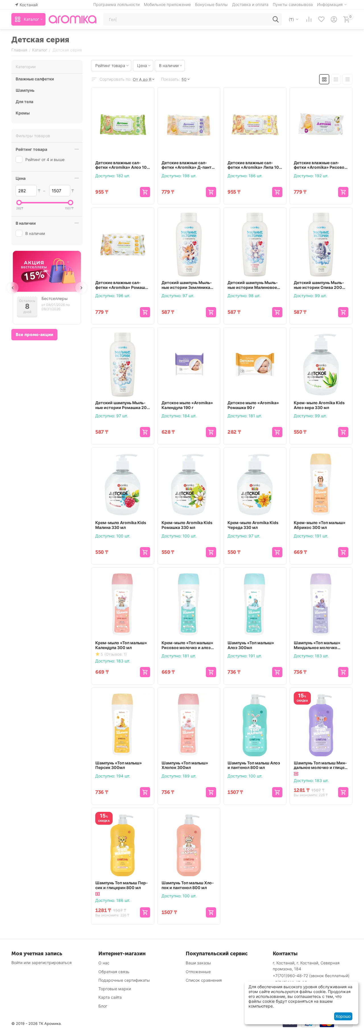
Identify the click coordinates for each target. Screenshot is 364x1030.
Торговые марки (114, 988)
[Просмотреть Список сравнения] (309, 19)
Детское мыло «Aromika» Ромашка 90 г (253, 405)
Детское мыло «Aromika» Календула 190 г (187, 405)
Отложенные (198, 971)
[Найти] (275, 19)
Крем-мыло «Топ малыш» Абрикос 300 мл (320, 525)
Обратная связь (113, 971)
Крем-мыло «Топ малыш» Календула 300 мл (121, 645)
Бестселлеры (55, 298)
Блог (102, 1006)
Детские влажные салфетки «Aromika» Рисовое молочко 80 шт (320, 165)
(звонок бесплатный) (311, 975)
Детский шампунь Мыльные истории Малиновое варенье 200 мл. (253, 285)
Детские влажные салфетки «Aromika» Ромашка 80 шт (122, 285)
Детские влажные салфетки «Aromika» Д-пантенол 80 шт (189, 165)
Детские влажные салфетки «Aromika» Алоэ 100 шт (122, 165)
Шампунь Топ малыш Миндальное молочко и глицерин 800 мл (320, 765)
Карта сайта (110, 997)
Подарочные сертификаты (124, 980)
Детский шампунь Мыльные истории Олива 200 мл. (319, 285)
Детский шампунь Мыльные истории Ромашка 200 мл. (122, 405)
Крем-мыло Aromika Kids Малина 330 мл (120, 525)
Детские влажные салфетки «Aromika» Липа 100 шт (255, 165)
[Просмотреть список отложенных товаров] (321, 19)
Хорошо (343, 1016)
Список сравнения (204, 980)
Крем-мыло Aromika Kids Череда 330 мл (253, 525)
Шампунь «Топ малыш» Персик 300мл (118, 765)
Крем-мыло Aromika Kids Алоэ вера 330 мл (319, 405)
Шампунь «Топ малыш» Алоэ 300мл (251, 645)
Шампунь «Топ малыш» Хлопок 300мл (185, 765)
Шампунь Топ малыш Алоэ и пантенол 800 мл (254, 765)
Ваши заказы (198, 962)
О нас (103, 962)
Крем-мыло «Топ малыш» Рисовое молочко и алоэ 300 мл (187, 645)
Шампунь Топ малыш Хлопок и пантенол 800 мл (188, 885)
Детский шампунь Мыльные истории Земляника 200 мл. (187, 285)
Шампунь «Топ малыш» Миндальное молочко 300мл (317, 645)
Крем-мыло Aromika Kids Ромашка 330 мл (187, 525)
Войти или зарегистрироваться (41, 962)
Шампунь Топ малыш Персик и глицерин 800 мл (121, 885)
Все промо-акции (34, 334)
